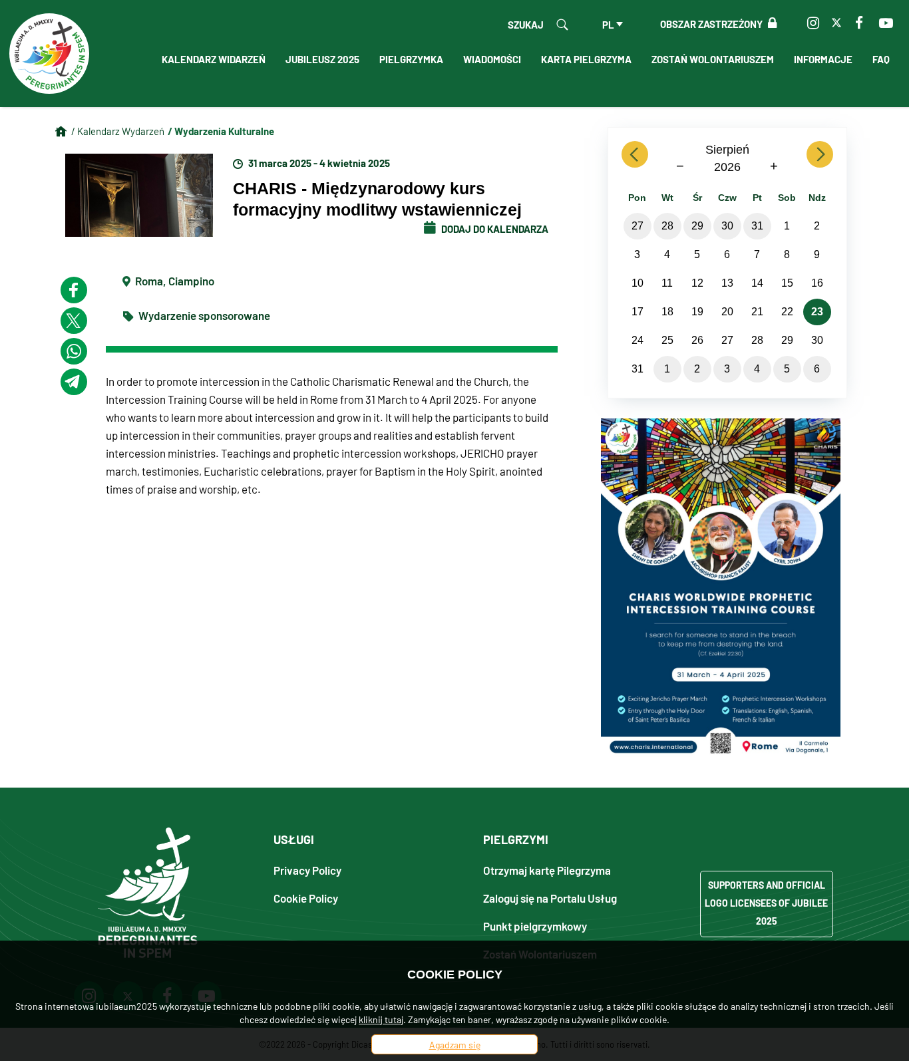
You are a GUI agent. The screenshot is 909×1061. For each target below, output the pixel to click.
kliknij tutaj (381, 1019)
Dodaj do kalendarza (493, 228)
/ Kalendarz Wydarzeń (117, 130)
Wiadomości (492, 58)
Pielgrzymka (411, 58)
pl (608, 24)
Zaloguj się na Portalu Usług (550, 897)
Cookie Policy (305, 897)
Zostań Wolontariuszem (712, 58)
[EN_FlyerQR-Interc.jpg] (720, 586)
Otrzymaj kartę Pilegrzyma (547, 869)
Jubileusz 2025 (322, 58)
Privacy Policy (307, 869)
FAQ (881, 58)
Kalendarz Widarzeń (214, 58)
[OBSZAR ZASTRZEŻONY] (770, 23)
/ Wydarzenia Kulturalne (221, 130)
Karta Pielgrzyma (586, 58)
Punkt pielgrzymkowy (535, 925)
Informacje (823, 58)
